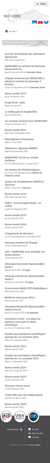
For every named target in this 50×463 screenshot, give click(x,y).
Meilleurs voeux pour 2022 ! (20, 297)
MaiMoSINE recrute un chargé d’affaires (21, 159)
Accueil (12, 31)
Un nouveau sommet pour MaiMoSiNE (26, 121)
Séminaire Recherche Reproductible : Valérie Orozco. (25, 308)
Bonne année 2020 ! (16, 224)
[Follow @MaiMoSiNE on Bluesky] (46, 23)
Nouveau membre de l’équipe (21, 242)
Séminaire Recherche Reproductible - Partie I (25, 265)
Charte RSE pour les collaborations (24, 395)
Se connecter (13, 429)
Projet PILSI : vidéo (15, 102)
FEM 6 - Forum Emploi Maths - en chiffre (23, 204)
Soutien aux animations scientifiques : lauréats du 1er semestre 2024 (25, 357)
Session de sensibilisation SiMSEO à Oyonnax (24, 183)
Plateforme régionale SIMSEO (21, 148)
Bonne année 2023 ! (16, 346)
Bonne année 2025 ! (16, 376)
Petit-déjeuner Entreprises (19, 139)
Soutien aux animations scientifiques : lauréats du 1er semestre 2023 (25, 335)
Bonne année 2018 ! (16, 194)
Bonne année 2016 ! (16, 130)
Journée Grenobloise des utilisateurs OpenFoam (25, 55)
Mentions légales (34, 445)
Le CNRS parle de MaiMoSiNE (21, 111)
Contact (35, 437)
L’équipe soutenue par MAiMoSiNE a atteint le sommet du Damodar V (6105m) (25, 81)
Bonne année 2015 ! (16, 93)
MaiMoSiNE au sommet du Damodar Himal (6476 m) (25, 67)
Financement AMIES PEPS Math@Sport (26, 288)
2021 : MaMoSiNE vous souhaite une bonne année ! (25, 253)
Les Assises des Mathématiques (22, 169)
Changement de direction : (19, 233)
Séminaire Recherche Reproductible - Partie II (25, 277)
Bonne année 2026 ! (16, 404)
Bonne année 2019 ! (16, 215)
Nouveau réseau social (17, 385)
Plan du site (37, 433)
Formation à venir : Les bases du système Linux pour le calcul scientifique (22, 321)
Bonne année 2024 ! (16, 367)
